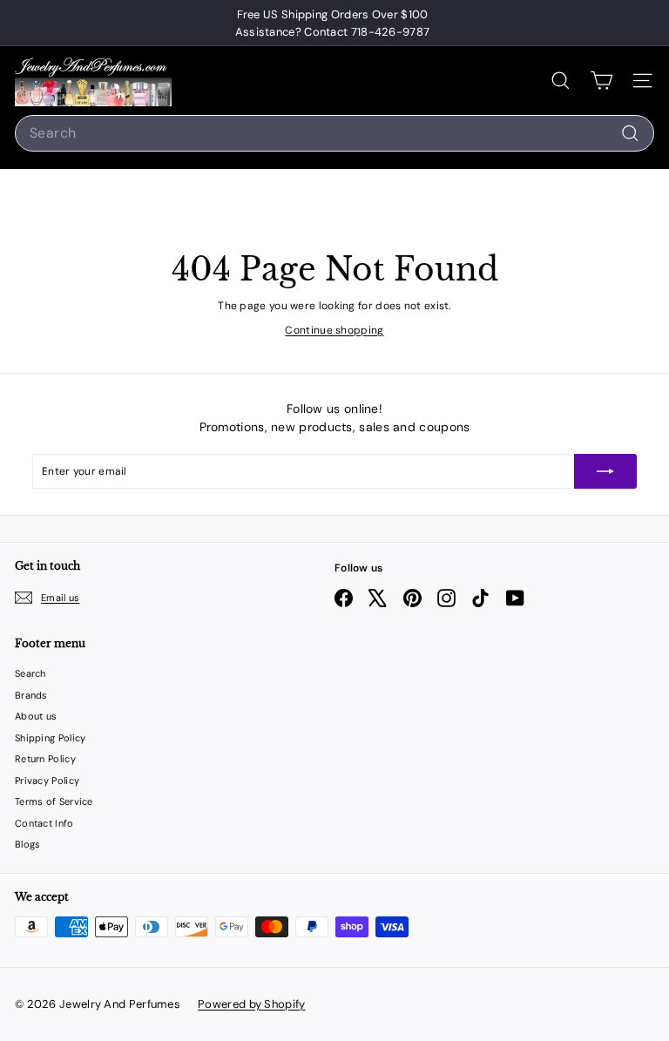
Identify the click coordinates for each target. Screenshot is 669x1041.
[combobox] (334, 133)
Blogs (28, 844)
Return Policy (45, 759)
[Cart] (601, 80)
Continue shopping (334, 330)
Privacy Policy (47, 780)
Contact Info (44, 823)
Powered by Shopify (251, 1004)
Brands (31, 695)
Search (30, 673)
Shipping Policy (50, 738)
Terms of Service (54, 801)
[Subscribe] (605, 471)
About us (36, 716)
